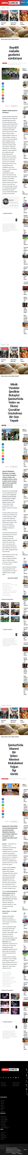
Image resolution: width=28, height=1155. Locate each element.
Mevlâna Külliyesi (6, 898)
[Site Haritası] (16, 1077)
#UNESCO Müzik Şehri (7, 983)
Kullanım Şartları (16, 1082)
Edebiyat (3, 1111)
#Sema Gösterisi (6, 975)
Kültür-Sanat (8, 705)
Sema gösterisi (6, 879)
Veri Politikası (4, 1085)
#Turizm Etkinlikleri (6, 986)
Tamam (20, 1153)
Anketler (2, 1134)
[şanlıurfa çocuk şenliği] (5, 605)
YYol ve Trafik (4, 1118)
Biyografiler (3, 1135)
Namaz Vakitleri (4, 1119)
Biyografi (3, 1108)
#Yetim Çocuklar (13, 584)
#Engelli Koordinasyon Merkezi (9, 592)
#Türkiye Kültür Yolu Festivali (8, 977)
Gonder (16, 219)
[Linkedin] (11, 1077)
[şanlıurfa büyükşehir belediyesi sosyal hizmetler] (5, 612)
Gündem (3, 1102)
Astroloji (2, 1139)
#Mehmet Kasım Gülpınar (8, 978)
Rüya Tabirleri (4, 1137)
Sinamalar (3, 1122)
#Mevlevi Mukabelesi (7, 974)
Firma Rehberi (4, 1126)
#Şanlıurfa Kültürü (6, 984)
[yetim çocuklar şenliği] (15, 605)
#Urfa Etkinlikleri (6, 594)
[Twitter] (4, 1077)
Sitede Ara (3, 1132)
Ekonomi (3, 1106)
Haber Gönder (16, 1085)
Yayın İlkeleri (3, 1084)
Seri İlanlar (3, 1124)
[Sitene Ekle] (19, 1077)
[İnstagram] (6, 1077)
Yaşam (7, 7)
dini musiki (5, 859)
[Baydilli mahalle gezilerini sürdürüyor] (10, 73)
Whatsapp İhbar (16, 1084)
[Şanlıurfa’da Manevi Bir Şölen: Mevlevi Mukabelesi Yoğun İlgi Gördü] (10, 789)
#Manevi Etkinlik (6, 981)
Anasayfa (3, 7)
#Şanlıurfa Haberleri (6, 583)
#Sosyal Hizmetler (6, 589)
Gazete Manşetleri (5, 1127)
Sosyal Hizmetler (12, 496)
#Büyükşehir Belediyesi (7, 587)
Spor (2, 1110)
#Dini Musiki (13, 981)
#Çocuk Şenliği (5, 584)
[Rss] (14, 1077)
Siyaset (2, 1103)
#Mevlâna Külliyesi (6, 980)
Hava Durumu (4, 1116)
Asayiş (2, 1105)
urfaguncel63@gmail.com (12, 202)
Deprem (23, 2)
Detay (14, 1153)
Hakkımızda (3, 1082)
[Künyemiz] (27, 1089)
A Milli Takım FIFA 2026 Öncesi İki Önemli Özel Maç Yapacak (26, 237)
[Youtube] (9, 1077)
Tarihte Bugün (4, 1121)
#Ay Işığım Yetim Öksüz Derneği (9, 591)
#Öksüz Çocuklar (6, 586)
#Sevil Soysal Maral (6, 595)
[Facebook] (1, 1077)
